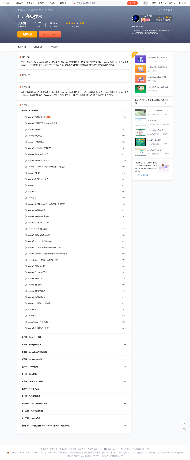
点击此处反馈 (142, 175)
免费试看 (27, 34)
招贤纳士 (53, 449)
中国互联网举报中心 (139, 453)
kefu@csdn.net (112, 449)
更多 (166, 100)
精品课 (52, 3)
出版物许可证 (79, 456)
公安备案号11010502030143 (20, 453)
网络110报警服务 (125, 453)
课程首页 (19, 3)
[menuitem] (74, 221)
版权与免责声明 (177, 453)
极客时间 (62, 3)
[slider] (72, 23)
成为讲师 (182, 3)
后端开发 (31, 10)
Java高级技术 (49, 10)
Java (39, 10)
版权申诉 (70, 456)
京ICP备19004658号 (39, 453)
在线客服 (126, 449)
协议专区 (81, 449)
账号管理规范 (165, 453)
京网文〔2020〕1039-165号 (57, 453)
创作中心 (162, 3)
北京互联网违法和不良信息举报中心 (96, 453)
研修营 (41, 3)
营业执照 (88, 456)
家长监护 (114, 453)
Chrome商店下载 (153, 453)
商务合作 (63, 449)
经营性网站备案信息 (76, 453)
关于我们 (44, 449)
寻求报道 (72, 449)
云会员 (29, 3)
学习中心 (172, 3)
